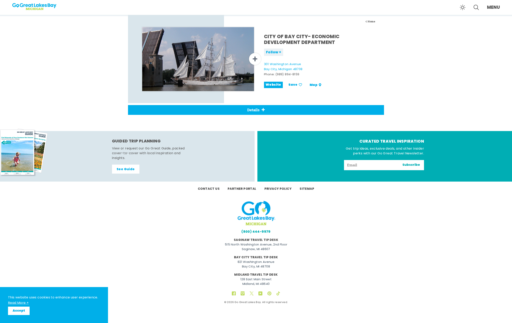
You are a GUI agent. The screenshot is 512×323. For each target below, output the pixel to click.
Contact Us (209, 189)
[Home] (42, 5)
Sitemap (307, 189)
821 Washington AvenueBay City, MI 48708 (256, 264)
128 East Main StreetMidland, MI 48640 (256, 282)
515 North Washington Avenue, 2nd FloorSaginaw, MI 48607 (256, 247)
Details (253, 109)
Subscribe (411, 165)
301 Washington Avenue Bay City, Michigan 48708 (283, 67)
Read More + (18, 303)
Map (313, 85)
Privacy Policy (278, 189)
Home (371, 21)
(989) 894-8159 (287, 74)
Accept (19, 311)
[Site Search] (476, 7)
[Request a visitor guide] (24, 152)
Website (273, 85)
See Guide (126, 169)
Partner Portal (242, 189)
